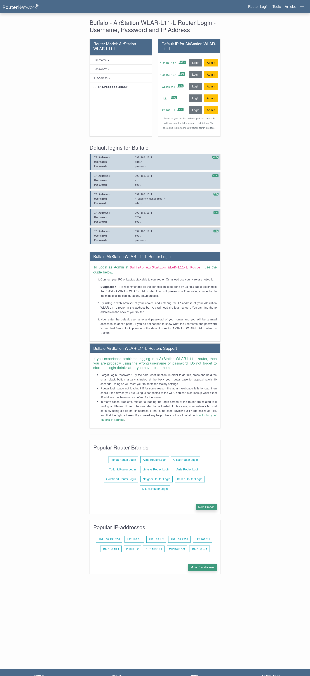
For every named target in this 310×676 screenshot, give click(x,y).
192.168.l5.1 (199, 549)
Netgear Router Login (156, 479)
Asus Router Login (154, 460)
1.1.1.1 (164, 98)
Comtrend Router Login (121, 479)
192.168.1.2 (156, 539)
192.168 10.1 (111, 549)
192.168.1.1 (167, 110)
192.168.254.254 (109, 539)
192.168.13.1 (168, 75)
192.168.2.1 (202, 539)
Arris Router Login (187, 469)
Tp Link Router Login (122, 469)
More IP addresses (202, 567)
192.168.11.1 (168, 63)
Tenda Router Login (123, 460)
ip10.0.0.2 (132, 549)
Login (195, 63)
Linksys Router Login (156, 469)
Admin (211, 63)
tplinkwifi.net (177, 549)
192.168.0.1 (167, 86)
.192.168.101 (153, 549)
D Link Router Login (155, 489)
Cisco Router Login (185, 460)
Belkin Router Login (189, 479)
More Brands (206, 507)
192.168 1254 (179, 539)
